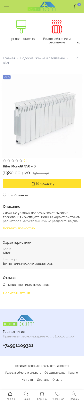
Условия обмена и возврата (23, 372)
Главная (9, 58)
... (72, 58)
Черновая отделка (21, 39)
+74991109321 (18, 345)
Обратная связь (55, 372)
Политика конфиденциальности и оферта (42, 365)
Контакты (28, 379)
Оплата (57, 379)
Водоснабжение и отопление (57, 40)
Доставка (43, 379)
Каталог (73, 372)
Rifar (6, 63)
